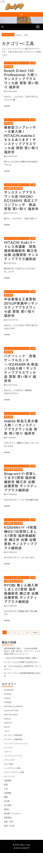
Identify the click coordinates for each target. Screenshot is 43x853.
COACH (7, 698)
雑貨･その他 (9, 826)
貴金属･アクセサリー (12, 813)
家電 (6, 784)
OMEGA (7, 719)
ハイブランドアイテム (13, 756)
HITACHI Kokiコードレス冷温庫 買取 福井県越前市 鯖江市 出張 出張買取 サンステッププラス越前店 (21, 251)
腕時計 (7, 809)
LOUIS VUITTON (11, 710)
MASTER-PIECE (11, 714)
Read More (7, 106)
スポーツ (7, 752)
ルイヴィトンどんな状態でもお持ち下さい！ (22, 662)
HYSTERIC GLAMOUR (13, 706)
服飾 (6, 797)
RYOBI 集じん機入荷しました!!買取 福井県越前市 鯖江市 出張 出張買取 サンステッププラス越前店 (21, 593)
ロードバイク (9, 776)
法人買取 (7, 805)
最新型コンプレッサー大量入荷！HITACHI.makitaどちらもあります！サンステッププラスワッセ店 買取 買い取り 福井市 (21, 140)
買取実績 (8, 66)
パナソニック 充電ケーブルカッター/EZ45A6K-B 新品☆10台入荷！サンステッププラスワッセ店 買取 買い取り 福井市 (21, 368)
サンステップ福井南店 (13, 735)
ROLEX (7, 727)
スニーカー (8, 747)
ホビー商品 (8, 764)
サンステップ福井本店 (13, 739)
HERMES (8, 702)
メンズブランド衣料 (12, 768)
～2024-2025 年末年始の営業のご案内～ (21, 658)
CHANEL (8, 694)
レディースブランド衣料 (14, 772)
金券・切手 (8, 822)
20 (27, 632)
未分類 (7, 801)
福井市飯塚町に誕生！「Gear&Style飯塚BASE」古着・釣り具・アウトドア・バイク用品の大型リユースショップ (22, 651)
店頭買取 (8, 188)
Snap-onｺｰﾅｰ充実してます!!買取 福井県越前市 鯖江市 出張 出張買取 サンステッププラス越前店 (20, 482)
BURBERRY (9, 690)
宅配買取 (7, 780)
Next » (35, 632)
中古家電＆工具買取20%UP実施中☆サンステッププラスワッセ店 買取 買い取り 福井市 (21, 307)
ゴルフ (7, 731)
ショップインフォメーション (17, 63)
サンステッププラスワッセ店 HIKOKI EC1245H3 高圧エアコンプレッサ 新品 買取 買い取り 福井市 (21, 201)
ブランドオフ (9, 760)
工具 (33, 63)
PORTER (8, 723)
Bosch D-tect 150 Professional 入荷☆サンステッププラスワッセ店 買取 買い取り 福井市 (21, 79)
